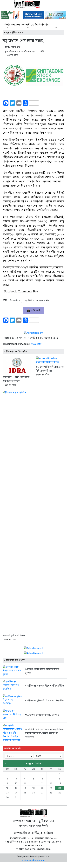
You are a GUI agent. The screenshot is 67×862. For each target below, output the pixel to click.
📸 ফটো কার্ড (33, 310)
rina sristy (36, 343)
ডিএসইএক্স (15, 300)
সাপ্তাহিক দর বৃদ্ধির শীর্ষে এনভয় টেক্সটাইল (44, 700)
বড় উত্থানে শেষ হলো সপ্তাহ (37, 300)
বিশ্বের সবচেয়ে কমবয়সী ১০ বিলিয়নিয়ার (26, 24)
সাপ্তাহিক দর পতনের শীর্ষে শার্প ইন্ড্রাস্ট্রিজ (44, 685)
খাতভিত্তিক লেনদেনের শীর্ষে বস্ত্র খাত (42, 715)
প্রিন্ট (41, 51)
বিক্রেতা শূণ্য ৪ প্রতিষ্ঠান (14, 635)
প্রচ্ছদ (6, 32)
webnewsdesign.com (33, 860)
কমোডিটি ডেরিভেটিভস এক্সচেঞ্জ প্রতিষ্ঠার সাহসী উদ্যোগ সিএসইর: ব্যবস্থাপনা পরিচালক (44, 733)
